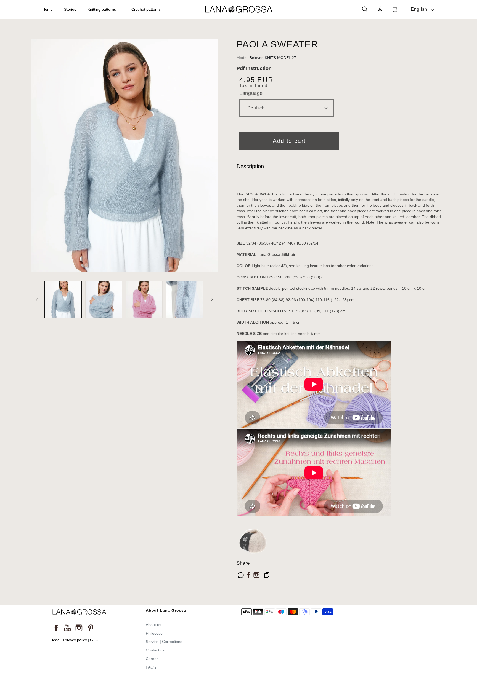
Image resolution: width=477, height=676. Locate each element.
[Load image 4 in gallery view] (184, 299)
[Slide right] (212, 300)
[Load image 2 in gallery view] (103, 299)
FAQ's (151, 667)
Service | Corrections (164, 641)
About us (153, 625)
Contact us (155, 650)
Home (47, 9)
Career (152, 658)
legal (56, 640)
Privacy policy (75, 640)
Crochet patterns (146, 9)
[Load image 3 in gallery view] (144, 299)
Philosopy (154, 633)
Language (251, 93)
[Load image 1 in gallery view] (63, 299)
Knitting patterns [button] (102, 9)
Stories (70, 9)
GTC (94, 640)
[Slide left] (37, 300)
